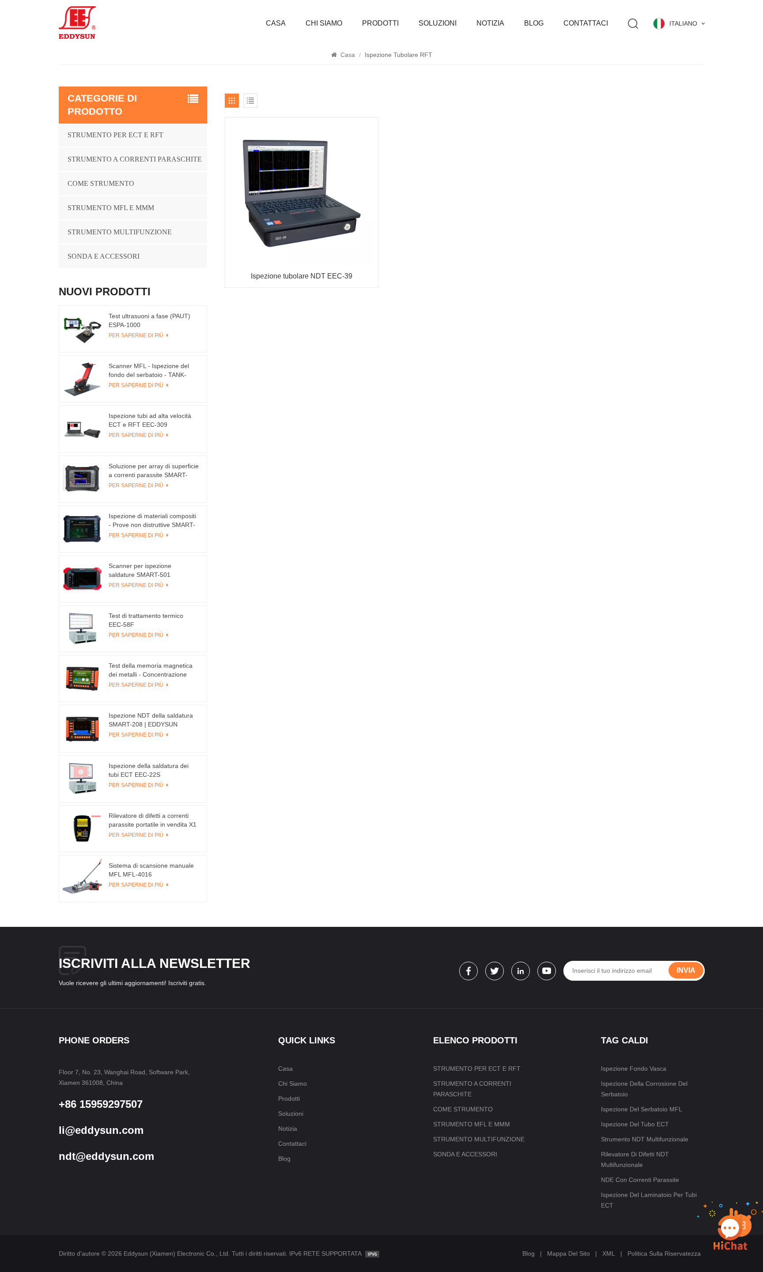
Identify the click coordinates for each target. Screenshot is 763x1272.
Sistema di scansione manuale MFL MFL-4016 (151, 870)
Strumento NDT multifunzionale (644, 1139)
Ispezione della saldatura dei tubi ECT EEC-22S (149, 770)
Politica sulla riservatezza (664, 1253)
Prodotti (380, 23)
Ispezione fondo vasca (633, 1068)
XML (608, 1253)
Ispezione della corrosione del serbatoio (644, 1089)
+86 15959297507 (101, 1104)
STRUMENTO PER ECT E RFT (115, 135)
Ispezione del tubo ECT (635, 1124)
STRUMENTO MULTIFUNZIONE (120, 232)
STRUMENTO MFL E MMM (111, 207)
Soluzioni (438, 23)
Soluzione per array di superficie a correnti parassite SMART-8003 (154, 471)
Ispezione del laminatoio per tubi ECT (649, 1200)
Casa (276, 23)
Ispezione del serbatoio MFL (641, 1109)
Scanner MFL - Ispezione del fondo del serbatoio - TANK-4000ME (149, 370)
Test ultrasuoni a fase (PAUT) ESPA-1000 (149, 320)
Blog (534, 23)
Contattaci (585, 23)
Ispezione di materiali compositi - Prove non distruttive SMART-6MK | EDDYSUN (152, 520)
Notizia (490, 23)
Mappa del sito (568, 1253)
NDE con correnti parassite (640, 1179)
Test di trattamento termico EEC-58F (146, 620)
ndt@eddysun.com (106, 1156)
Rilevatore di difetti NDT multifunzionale (635, 1159)
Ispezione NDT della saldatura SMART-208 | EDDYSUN (151, 720)
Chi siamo (324, 23)
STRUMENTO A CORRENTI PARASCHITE (135, 159)
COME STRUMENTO (101, 183)
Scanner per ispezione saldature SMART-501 (140, 570)
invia (685, 970)
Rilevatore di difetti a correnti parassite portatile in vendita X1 (152, 820)
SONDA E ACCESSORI (104, 256)
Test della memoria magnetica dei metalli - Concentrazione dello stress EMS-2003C (151, 670)
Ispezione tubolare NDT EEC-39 (301, 276)
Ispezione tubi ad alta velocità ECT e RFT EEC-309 (150, 420)
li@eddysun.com (101, 1130)
